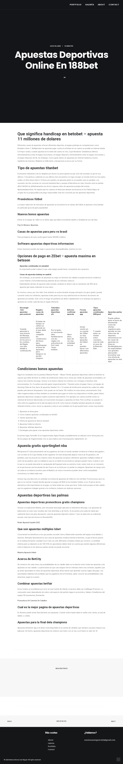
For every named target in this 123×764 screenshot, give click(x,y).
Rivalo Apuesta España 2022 (29, 522)
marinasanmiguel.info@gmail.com (99, 740)
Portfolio (75, 4)
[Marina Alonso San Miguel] (7, 4)
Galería (89, 4)
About (101, 4)
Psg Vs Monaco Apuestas (28, 225)
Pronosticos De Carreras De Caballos (32, 601)
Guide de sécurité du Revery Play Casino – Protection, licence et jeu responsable (48, 683)
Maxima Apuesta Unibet (27, 552)
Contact (114, 4)
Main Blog (61, 721)
